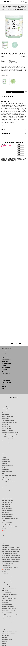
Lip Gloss (4, 457)
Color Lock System (6, 408)
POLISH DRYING (5, 404)
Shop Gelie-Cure (5, 528)
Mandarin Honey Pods (7, 508)
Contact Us (4, 350)
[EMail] (10, 96)
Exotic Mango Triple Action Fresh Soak (10, 551)
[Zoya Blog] (20, 343)
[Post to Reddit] (6, 96)
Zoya (3, 378)
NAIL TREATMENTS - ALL (7, 565)
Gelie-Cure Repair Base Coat (8, 563)
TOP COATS (4, 399)
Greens (3, 483)
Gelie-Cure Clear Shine (7, 616)
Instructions (5, 133)
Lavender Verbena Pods (7, 522)
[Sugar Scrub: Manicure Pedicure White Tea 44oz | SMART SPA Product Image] (14, 45)
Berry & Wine (5, 539)
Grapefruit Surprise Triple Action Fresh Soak (11, 559)
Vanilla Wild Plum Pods (7, 502)
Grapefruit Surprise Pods (7, 510)
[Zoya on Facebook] (3, 343)
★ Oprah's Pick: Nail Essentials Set (9, 594)
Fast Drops (4, 463)
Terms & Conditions (6, 359)
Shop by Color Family (6, 479)
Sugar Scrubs (5, 596)
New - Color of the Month (7, 438)
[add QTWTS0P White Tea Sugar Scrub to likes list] (26, 92)
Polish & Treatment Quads (7, 416)
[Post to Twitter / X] (3, 96)
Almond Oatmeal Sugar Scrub (8, 610)
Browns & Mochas (6, 485)
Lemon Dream (5, 590)
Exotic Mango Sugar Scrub (7, 586)
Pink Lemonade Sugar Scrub (8, 451)
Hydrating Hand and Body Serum (9, 598)
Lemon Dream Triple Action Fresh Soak (10, 561)
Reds (3, 455)
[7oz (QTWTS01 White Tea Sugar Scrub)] (13, 81)
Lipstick (3, 440)
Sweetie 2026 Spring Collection (8, 436)
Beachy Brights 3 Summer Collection (10, 434)
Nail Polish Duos (5, 418)
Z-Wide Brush (5, 573)
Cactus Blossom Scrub (7, 604)
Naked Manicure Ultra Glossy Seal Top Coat (11, 614)
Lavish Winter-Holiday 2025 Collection (10, 432)
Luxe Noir (4, 520)
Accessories (4, 410)
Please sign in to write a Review (6, 146)
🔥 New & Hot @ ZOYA (6, 569)
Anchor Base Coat (6, 461)
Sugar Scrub (4, 125)
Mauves (3, 541)
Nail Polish (4, 641)
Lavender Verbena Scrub (7, 612)
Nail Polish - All (5, 459)
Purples (3, 467)
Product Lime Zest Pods (7, 516)
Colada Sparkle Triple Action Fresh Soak (10, 547)
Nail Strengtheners (6, 406)
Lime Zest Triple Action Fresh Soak (9, 553)
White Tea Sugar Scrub (6, 592)
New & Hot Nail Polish (6, 426)
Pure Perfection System (7, 639)
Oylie (3, 388)
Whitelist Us (4, 369)
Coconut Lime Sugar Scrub (7, 442)
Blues (3, 473)
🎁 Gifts (3, 530)
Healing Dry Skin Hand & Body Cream (10, 567)
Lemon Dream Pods (6, 504)
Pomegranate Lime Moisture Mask (9, 629)
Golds (3, 494)
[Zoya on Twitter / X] (16, 343)
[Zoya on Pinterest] (23, 343)
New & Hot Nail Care (6, 428)
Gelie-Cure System (6, 382)
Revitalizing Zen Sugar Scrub (8, 606)
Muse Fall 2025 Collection (7, 430)
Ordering (4, 355)
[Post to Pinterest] (4, 96)
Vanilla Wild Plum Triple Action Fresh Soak (11, 549)
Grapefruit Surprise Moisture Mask (9, 631)
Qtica (3, 384)
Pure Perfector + (5, 637)
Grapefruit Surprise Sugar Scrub (9, 588)
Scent (3, 129)
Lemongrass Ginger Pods (7, 500)
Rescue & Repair (5, 414)
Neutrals (4, 449)
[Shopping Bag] (26, 2)
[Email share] (10, 96)
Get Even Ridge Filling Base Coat (9, 475)
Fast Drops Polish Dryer (7, 471)
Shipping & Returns (6, 357)
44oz (6, 60)
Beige (3, 543)
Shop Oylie (4, 571)
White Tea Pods (5, 512)
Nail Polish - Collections (7, 465)
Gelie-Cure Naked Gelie (7, 600)
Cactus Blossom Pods (6, 524)
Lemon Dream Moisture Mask (8, 633)
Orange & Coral (5, 545)
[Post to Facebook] (1, 96)
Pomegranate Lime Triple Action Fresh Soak (11, 555)
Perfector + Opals (5, 635)
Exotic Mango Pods (6, 506)
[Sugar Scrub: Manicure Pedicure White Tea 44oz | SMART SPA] (5, 45)
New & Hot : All (5, 424)
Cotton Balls (4, 643)
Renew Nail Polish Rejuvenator (8, 481)
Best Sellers (4, 477)
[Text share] (12, 96)
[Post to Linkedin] (8, 96)
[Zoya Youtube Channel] (12, 343)
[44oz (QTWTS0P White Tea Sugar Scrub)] (4, 81)
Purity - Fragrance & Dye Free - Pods (10, 518)
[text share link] (12, 96)
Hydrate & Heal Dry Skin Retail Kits (9, 526)
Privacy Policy (5, 361)
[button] (7, 2)
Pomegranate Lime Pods (7, 514)
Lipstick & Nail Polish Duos (8, 420)
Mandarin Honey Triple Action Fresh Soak (11, 557)
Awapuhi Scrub (5, 602)
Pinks (3, 453)
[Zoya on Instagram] (7, 343)
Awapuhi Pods (5, 496)
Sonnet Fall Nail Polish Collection (9, 422)
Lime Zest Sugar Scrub (7, 584)
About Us (4, 365)
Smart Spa (4, 386)
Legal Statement (6, 367)
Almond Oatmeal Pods (7, 498)
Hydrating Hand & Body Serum (8, 618)
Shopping (4, 371)
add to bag (12, 92)
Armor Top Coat (5, 469)
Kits (3, 412)
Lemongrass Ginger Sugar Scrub (9, 608)
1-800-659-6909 (6, 373)
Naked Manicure (6, 380)
